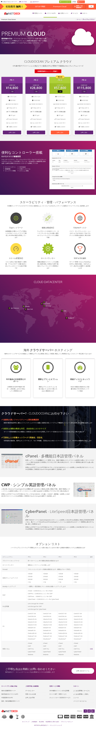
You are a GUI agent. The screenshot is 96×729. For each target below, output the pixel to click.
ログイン (81, 2)
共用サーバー (64, 13)
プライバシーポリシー (67, 722)
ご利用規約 (34, 722)
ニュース (76, 697)
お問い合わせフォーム (82, 671)
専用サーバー (38, 13)
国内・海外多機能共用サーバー (10, 701)
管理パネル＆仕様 (30, 694)
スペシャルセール (65, 2)
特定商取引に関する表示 (52, 722)
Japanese (35, 2)
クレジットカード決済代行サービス (59, 697)
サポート (84, 13)
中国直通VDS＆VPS (7, 697)
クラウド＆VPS (51, 13)
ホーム (79, 19)
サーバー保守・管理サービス (57, 694)
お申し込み (12, 132)
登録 (75, 2)
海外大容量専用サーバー (8, 690)
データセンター (30, 690)
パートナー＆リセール (80, 701)
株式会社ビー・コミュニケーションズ (51, 725)
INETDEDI (36, 725)
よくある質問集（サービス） (81, 690)
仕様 (91, 649)
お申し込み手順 (30, 697)
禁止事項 (41, 722)
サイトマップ (25, 722)
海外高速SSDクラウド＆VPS (9, 694)
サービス (75, 13)
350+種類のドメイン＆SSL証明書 (59, 690)
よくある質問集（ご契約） (81, 694)
